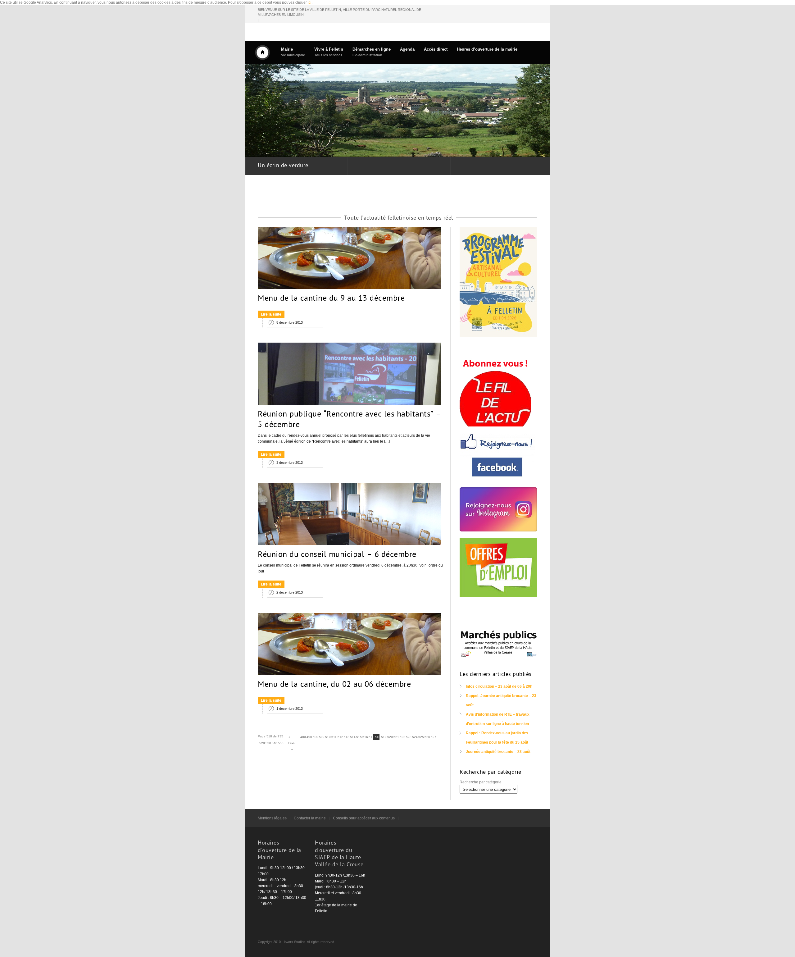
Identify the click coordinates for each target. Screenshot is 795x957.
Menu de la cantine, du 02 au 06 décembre (334, 685)
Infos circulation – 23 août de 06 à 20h (499, 686)
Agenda (407, 49)
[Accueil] (262, 52)
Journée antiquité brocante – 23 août (498, 752)
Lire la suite (271, 314)
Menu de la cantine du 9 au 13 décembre (331, 299)
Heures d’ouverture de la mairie (487, 49)
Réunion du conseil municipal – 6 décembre (337, 555)
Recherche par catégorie (481, 782)
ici (309, 2)
